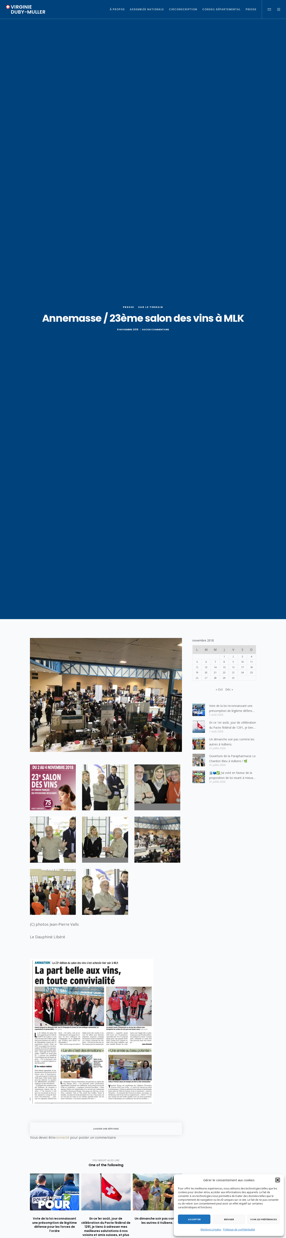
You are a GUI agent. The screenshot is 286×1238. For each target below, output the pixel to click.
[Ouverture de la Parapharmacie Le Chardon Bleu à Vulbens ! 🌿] (198, 760)
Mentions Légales (211, 1229)
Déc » (229, 689)
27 (206, 677)
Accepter (194, 1219)
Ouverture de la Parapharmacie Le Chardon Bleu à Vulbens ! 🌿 (232, 758)
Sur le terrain (150, 307)
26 (197, 677)
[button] (278, 1180)
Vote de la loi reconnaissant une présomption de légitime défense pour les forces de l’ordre (231, 708)
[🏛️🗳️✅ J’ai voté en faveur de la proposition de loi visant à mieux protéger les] (198, 776)
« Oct (219, 689)
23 (233, 672)
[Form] (266, 9)
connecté (62, 1137)
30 (233, 677)
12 (197, 667)
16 (233, 667)
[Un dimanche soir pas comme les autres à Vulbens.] (198, 743)
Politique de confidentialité (239, 1229)
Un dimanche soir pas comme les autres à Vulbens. (231, 741)
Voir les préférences (263, 1219)
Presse (128, 307)
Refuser (229, 1219)
